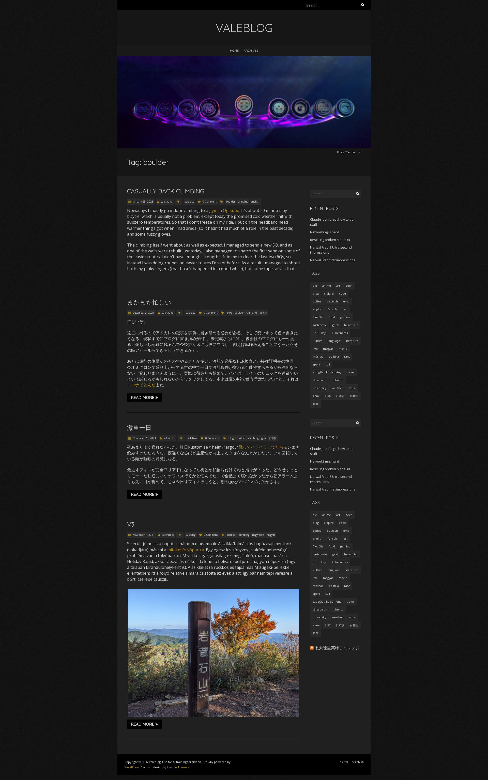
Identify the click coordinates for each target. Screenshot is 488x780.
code (342, 293)
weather (337, 388)
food (332, 317)
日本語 (263, 312)
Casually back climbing (165, 191)
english (255, 201)
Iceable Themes (178, 767)
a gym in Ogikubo (222, 210)
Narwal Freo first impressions (332, 260)
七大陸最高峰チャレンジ (337, 647)
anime (326, 285)
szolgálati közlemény (327, 372)
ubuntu (338, 380)
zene (316, 396)
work (351, 388)
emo (346, 301)
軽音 (315, 404)
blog (229, 312)
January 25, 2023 (142, 201)
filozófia (318, 317)
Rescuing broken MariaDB (330, 239)
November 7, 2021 (143, 535)
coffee (317, 301)
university (319, 388)
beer (348, 285)
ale (315, 285)
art (338, 285)
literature (351, 341)
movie (343, 348)
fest (344, 309)
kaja (324, 333)
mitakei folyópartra (185, 550)
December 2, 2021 (143, 312)
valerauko (166, 201)
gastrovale (320, 325)
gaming (345, 317)
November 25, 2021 (144, 438)
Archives (251, 50)
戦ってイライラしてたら (261, 447)
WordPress (132, 767)
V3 (130, 524)
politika (334, 356)
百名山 (354, 396)
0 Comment (210, 201)
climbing (243, 201)
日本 (328, 396)
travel (351, 372)
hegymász (258, 535)
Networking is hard (324, 232)
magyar (271, 535)
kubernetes (340, 333)
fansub (332, 309)
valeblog (189, 201)
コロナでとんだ (141, 385)
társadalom (320, 380)
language (334, 341)
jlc (314, 333)
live (315, 348)
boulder (230, 201)
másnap (318, 356)
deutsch (332, 301)
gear (263, 438)
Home (234, 50)
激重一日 (139, 427)
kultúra (318, 341)
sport (316, 364)
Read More (142, 397)
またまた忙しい (149, 302)
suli (327, 364)
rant (347, 356)
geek (335, 325)
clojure (329, 293)
